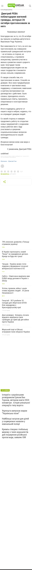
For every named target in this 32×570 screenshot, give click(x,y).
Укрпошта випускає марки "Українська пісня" (14, 412)
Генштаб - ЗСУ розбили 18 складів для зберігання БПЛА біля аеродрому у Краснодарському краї (14, 304)
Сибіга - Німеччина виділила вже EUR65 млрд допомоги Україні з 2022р (16, 278)
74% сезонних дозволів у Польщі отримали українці (15, 243)
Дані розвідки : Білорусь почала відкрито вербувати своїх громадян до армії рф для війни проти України (15, 318)
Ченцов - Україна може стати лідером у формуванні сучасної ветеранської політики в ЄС (15, 266)
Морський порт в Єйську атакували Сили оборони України (16, 330)
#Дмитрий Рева (12, 161)
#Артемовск (4, 161)
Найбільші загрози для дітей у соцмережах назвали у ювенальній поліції (15, 421)
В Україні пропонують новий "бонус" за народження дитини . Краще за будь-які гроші (15, 254)
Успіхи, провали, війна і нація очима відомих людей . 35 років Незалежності (15, 290)
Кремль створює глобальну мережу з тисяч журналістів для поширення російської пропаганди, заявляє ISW (15, 433)
